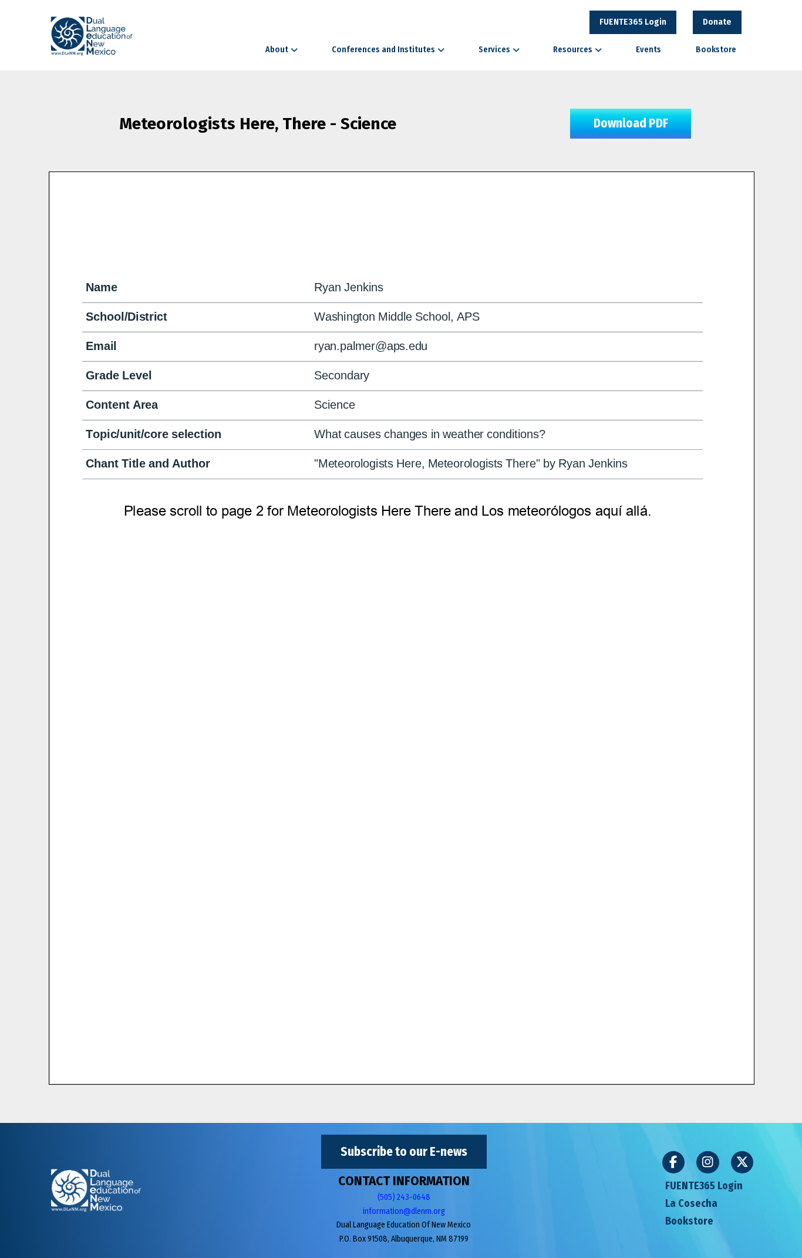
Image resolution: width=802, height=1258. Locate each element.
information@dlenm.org (404, 1211)
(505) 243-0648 (404, 1197)
